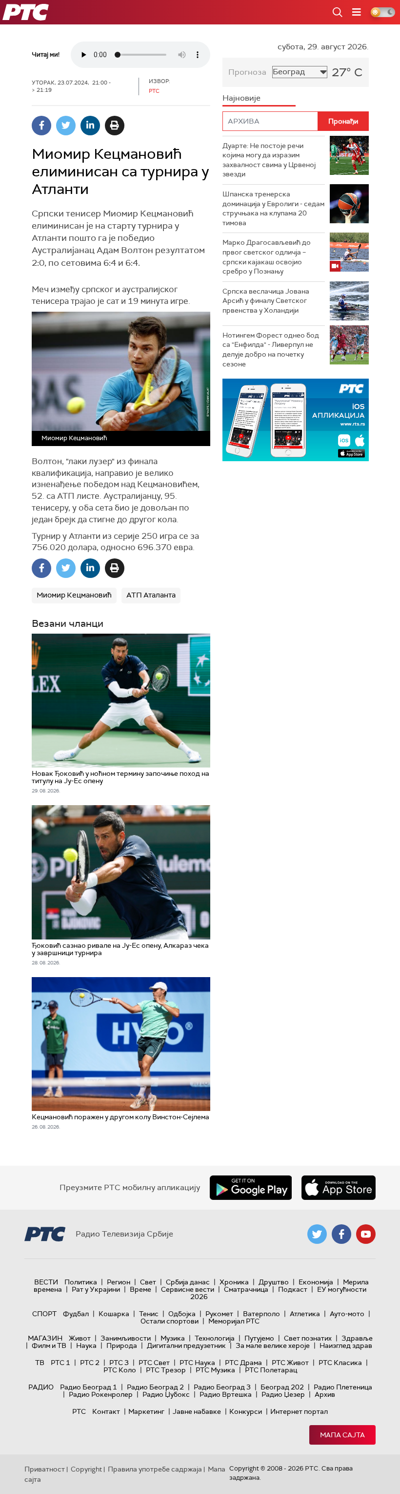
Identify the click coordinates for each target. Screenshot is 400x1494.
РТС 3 (119, 1362)
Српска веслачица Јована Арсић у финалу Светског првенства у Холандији (265, 301)
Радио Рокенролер (101, 1394)
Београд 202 (282, 1387)
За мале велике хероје (273, 1345)
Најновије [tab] (241, 98)
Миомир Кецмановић (74, 595)
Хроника (234, 1282)
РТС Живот (290, 1362)
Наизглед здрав (346, 1345)
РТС (79, 1411)
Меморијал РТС (234, 1321)
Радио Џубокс (166, 1394)
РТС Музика (215, 1370)
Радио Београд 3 (222, 1387)
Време (140, 1289)
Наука (86, 1345)
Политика (80, 1282)
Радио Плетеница (343, 1387)
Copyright (86, 1469)
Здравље (357, 1338)
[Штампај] (114, 125)
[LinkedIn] (90, 125)
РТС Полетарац (271, 1370)
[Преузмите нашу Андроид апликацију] (251, 1187)
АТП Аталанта (151, 595)
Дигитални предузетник (186, 1345)
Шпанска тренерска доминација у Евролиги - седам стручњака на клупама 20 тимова (273, 208)
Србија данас (188, 1282)
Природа (121, 1345)
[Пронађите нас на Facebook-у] (341, 1234)
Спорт (44, 1313)
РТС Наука (197, 1362)
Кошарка (114, 1313)
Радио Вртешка (226, 1394)
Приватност (44, 1469)
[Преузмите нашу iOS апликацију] (338, 1187)
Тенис (149, 1313)
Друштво (274, 1282)
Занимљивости (125, 1338)
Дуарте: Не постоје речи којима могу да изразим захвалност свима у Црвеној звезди (269, 160)
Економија (316, 1282)
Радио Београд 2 (155, 1387)
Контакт (106, 1411)
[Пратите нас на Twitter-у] (317, 1234)
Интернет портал (299, 1411)
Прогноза (247, 72)
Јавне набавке (197, 1411)
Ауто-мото (347, 1313)
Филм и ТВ (49, 1345)
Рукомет (219, 1313)
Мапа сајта (342, 1434)
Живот (80, 1338)
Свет (148, 1282)
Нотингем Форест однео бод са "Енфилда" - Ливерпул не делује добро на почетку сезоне (270, 349)
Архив (325, 1394)
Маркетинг (146, 1411)
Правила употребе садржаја (155, 1469)
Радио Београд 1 (88, 1387)
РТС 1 (60, 1362)
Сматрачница (246, 1289)
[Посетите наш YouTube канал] (366, 1234)
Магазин (45, 1338)
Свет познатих (308, 1338)
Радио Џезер (283, 1394)
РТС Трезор (166, 1370)
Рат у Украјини (96, 1289)
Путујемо (259, 1338)
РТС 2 (90, 1362)
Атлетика (305, 1313)
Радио (41, 1387)
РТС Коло (119, 1370)
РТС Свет (154, 1362)
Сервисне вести (187, 1289)
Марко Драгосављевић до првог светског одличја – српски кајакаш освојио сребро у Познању (266, 257)
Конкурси (245, 1411)
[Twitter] (66, 125)
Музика (172, 1338)
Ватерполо (261, 1313)
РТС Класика (340, 1362)
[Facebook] (41, 125)
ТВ (39, 1362)
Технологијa (215, 1338)
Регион (118, 1282)
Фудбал (76, 1313)
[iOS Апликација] (295, 420)
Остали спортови (169, 1321)
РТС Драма (243, 1362)
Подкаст (292, 1289)
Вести (46, 1282)
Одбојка (182, 1313)
